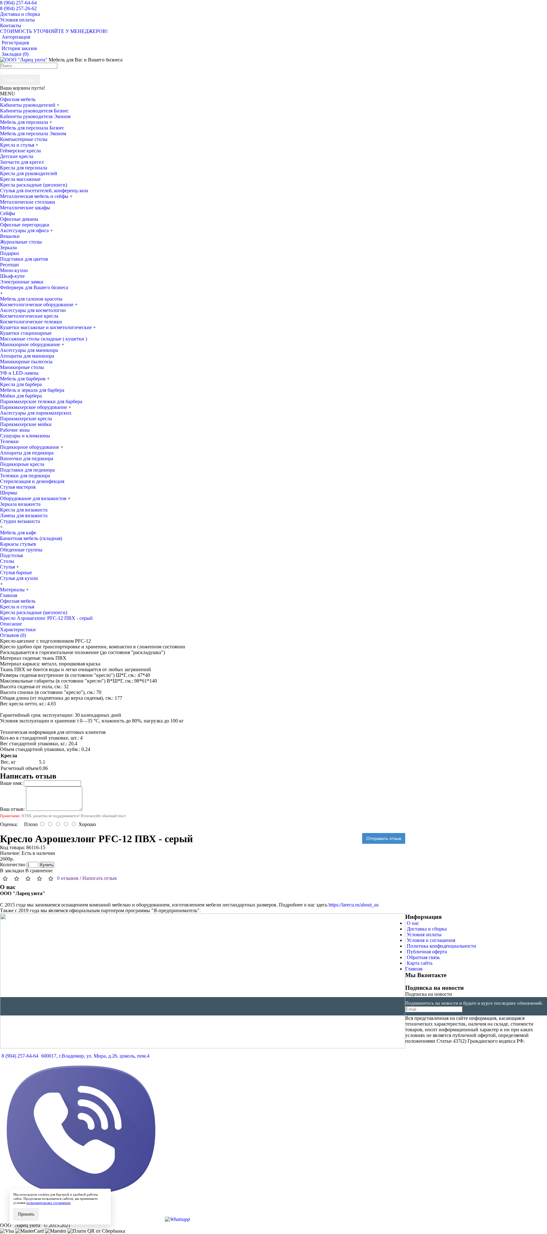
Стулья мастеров (18, 487)
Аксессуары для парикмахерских (36, 413)
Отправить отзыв (383, 838)
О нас (413, 923)
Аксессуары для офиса (25, 230)
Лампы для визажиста (23, 515)
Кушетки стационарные (26, 333)
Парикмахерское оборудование (34, 407)
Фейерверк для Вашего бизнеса (34, 287)
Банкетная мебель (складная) (31, 538)
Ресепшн (9, 264)
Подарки (9, 253)
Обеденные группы (21, 549)
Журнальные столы (21, 242)
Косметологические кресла (29, 316)
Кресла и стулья (17, 145)
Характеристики (18, 629)
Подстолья (11, 555)
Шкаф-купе (12, 276)
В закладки (12, 870)
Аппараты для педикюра (26, 452)
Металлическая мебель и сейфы (35, 196)
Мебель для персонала (24, 122)
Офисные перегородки (24, 224)
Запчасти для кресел (22, 162)
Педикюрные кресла (22, 464)
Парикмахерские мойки (26, 424)
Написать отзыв (99, 878)
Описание (11, 624)
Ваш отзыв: (12, 809)
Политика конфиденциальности (441, 946)
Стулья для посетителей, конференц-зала (44, 190)
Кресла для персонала (23, 167)
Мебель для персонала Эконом (33, 133)
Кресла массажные (20, 179)
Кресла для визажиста (23, 509)
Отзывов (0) (13, 635)
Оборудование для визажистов (34, 498)
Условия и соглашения (431, 940)
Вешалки (10, 236)
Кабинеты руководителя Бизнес (34, 110)
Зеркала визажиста (20, 504)
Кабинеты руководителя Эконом (35, 116)
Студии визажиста (20, 521)
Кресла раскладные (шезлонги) (33, 185)
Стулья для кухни (19, 578)
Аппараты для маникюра (27, 356)
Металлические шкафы (25, 207)
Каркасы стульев (18, 544)
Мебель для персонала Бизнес (32, 127)
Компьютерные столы (23, 139)
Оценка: (9, 824)
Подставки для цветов (24, 259)
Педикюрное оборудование (30, 447)
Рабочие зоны (15, 430)
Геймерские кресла (20, 150)
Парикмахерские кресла (26, 418)
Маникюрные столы (22, 367)
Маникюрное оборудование (30, 344)
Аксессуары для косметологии (33, 310)
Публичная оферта (427, 951)
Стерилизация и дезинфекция (32, 481)
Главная (413, 968)
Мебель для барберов (23, 378)
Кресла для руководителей (28, 173)
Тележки (9, 441)
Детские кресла (16, 156)
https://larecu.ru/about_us (354, 904)
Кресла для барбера (21, 384)
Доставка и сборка (427, 929)
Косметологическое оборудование (37, 304)
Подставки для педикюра (27, 470)
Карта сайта (419, 963)
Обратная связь (423, 957)
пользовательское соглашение (48, 1203)
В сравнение (39, 870)
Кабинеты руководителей (28, 105)
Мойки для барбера (21, 395)
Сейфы (7, 213)
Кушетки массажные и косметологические (46, 327)
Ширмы (8, 492)
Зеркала (8, 247)
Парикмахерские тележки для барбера (41, 401)
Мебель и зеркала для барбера (32, 390)
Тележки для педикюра (25, 475)
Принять (26, 1214)
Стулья (8, 566)
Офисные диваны (19, 219)
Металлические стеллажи (27, 202)
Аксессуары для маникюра (29, 350)
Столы (7, 561)
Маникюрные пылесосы (26, 361)
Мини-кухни (14, 270)
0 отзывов (68, 878)
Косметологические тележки (31, 321)
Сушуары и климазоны (25, 435)
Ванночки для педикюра (26, 458)
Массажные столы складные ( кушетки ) (43, 338)
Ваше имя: (11, 783)
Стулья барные (16, 572)
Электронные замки (21, 281)
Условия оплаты (424, 934)
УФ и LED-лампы (19, 373)
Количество (12, 864)
